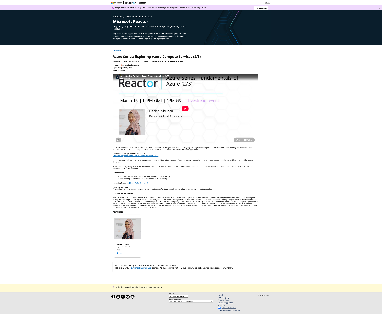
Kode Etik (221, 305)
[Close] (379, 8)
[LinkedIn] (133, 297)
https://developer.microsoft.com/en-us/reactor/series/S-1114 (135, 156)
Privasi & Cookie (224, 300)
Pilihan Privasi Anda (229, 308)
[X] (123, 297)
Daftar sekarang (261, 8)
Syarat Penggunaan (225, 303)
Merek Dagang (223, 297)
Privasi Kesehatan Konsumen (229, 310)
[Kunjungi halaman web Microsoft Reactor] (130, 2)
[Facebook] (113, 297)
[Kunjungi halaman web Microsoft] (117, 2)
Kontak (220, 295)
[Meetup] (118, 297)
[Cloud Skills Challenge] (138, 183)
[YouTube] (128, 297)
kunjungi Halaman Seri (141, 267)
